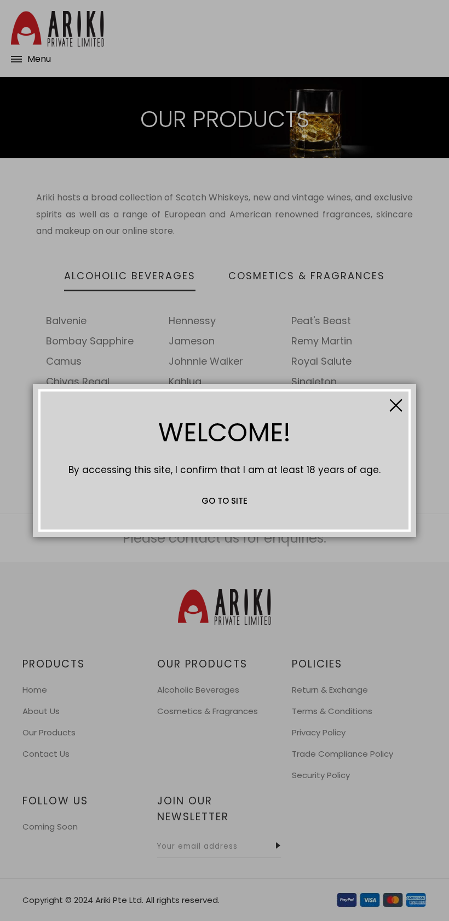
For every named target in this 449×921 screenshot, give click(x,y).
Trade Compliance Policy (342, 753)
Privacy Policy (319, 732)
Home (34, 689)
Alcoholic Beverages (198, 689)
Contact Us (46, 753)
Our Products (49, 732)
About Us (41, 711)
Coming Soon (50, 826)
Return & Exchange (330, 689)
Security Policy (321, 775)
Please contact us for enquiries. (224, 538)
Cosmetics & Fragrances (207, 711)
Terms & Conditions (332, 711)
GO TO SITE (224, 500)
